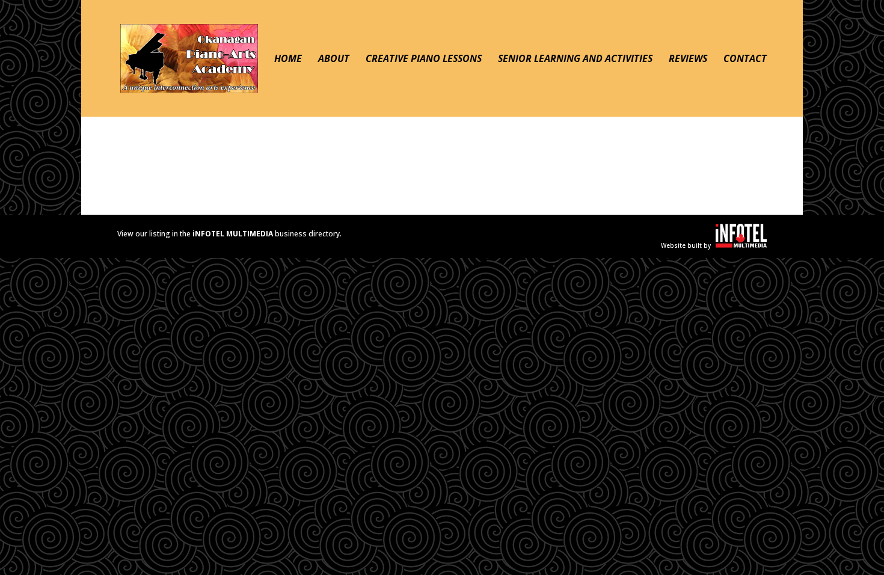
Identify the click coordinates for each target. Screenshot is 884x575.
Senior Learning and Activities (575, 59)
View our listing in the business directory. (229, 234)
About (333, 59)
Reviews (688, 59)
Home (288, 59)
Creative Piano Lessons (424, 59)
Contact (745, 59)
